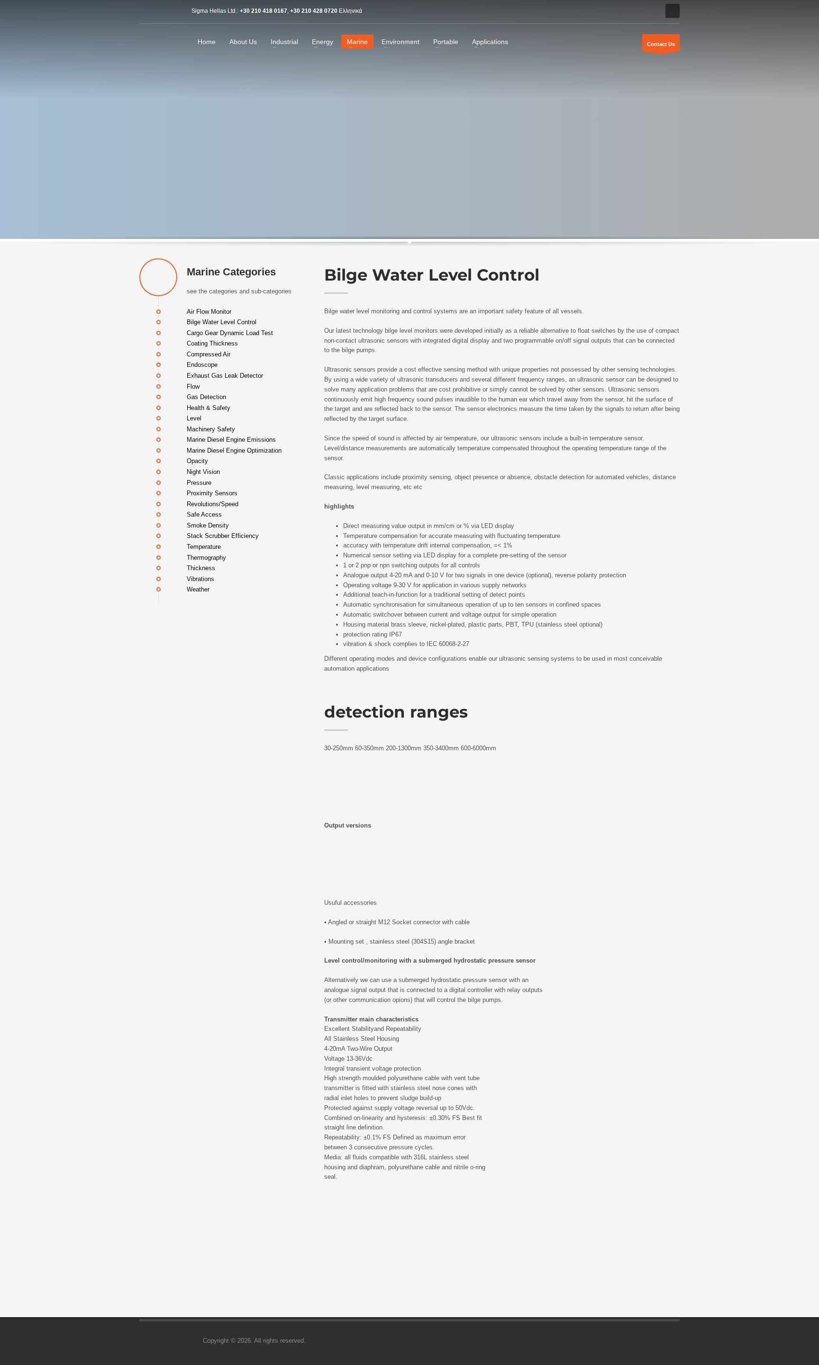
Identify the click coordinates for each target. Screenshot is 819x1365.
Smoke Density (208, 524)
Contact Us (661, 44)
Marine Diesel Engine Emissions (231, 439)
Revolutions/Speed (212, 503)
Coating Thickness (212, 343)
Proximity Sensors (212, 493)
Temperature (204, 546)
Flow (193, 386)
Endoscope (202, 364)
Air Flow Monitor (209, 311)
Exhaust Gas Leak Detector (225, 375)
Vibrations (200, 578)
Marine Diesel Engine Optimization (234, 450)
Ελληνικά (350, 11)
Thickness (201, 568)
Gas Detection (206, 396)
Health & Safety (208, 407)
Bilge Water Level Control (221, 322)
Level (194, 418)
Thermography (206, 557)
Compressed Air (208, 353)
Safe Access (204, 514)
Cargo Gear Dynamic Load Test (230, 332)
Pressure (199, 482)
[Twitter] (161, 11)
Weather (198, 589)
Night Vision (203, 471)
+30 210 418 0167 (263, 11)
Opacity (197, 460)
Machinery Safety (211, 428)
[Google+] (175, 11)
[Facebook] (146, 11)
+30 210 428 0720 (313, 11)
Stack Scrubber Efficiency (223, 535)
